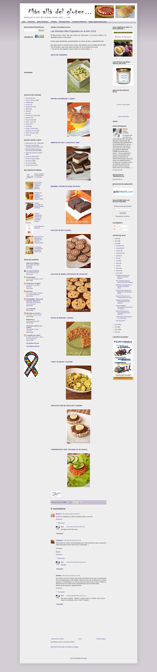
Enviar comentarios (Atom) (66, 642)
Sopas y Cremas (30, 128)
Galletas (28, 102)
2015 (116, 241)
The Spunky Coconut (32, 343)
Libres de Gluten (30, 156)
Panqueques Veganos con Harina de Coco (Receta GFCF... (124, 292)
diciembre (119, 245)
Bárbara (58, 514)
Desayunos (29, 98)
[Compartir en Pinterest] (82, 502)
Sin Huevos (29, 163)
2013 (116, 324)
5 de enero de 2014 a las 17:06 (76, 526)
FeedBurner (126, 216)
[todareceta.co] (117, 179)
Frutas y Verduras (31, 100)
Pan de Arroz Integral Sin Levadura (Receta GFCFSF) (38, 185)
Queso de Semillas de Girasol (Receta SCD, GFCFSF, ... (123, 312)
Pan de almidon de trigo (32, 272)
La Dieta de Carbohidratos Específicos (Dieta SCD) (38, 249)
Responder (59, 519)
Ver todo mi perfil (117, 170)
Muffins (28, 109)
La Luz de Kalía (30, 308)
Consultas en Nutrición (79, 21)
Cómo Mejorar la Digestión (39, 227)
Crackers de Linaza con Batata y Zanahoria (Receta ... (123, 277)
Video (27, 135)
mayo (118, 263)
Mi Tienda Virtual (64, 21)
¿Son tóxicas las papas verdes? (34, 279)
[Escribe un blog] (76, 502)
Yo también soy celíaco (33, 335)
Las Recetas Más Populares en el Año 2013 (73, 31)
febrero (118, 270)
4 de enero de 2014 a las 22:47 (71, 514)
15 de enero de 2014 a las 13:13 (76, 562)
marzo (118, 268)
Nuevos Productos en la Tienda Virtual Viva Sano (124, 296)
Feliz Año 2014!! (120, 321)
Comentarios (119, 229)
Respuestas (61, 523)
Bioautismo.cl (30, 319)
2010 (116, 332)
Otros (27, 111)
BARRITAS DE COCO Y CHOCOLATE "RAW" (65, 142)
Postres (28, 124)
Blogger (84, 658)
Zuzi (62, 526)
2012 (116, 327)
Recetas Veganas (31, 158)
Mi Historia (31, 21)
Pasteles (28, 117)
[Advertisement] (37, 54)
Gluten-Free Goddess (32, 263)
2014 (116, 243)
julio (117, 258)
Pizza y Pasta (29, 120)
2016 (116, 238)
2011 (116, 329)
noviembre (119, 248)
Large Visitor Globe (123, 116)
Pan (27, 113)
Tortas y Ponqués (31, 133)
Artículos (54, 21)
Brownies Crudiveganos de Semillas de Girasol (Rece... (124, 286)
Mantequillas (29, 107)
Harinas (28, 104)
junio (117, 260)
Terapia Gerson (30, 165)
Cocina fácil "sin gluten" (33, 283)
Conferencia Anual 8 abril (32, 321)
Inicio (23, 21)
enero (118, 273)
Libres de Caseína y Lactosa (34, 153)
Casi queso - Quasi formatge (33, 315)
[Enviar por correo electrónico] (74, 502)
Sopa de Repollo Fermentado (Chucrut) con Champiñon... (124, 307)
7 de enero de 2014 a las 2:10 (72, 540)
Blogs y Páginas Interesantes (98, 21)
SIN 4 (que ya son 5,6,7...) (33, 313)
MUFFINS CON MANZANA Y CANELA (63, 99)
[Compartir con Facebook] (80, 502)
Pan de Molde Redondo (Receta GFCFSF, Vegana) (124, 281)
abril (117, 265)
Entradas (118, 226)
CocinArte (29, 291)
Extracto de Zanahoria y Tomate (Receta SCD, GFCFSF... (123, 301)
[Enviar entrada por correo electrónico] (70, 502)
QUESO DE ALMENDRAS (59, 55)
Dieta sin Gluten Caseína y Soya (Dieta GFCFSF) (33, 149)
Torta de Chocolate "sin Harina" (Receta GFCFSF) (39, 205)
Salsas (28, 126)
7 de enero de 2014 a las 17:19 (71, 575)
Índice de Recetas (42, 21)
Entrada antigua (101, 639)
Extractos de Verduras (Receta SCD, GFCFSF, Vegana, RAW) (38, 196)
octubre (118, 250)
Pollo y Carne (30, 122)
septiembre (119, 253)
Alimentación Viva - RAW (33, 143)
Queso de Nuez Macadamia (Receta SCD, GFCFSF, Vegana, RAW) (38, 240)
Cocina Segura (30, 277)
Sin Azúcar (29, 161)
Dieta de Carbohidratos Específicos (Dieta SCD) (33, 146)
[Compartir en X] (78, 502)
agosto (118, 256)
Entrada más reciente (57, 639)
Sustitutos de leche (31, 131)
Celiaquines (59, 540)
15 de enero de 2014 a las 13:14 (76, 595)
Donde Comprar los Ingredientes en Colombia (39, 175)
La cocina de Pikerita (32, 271)
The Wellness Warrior (32, 346)
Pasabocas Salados (31, 115)
